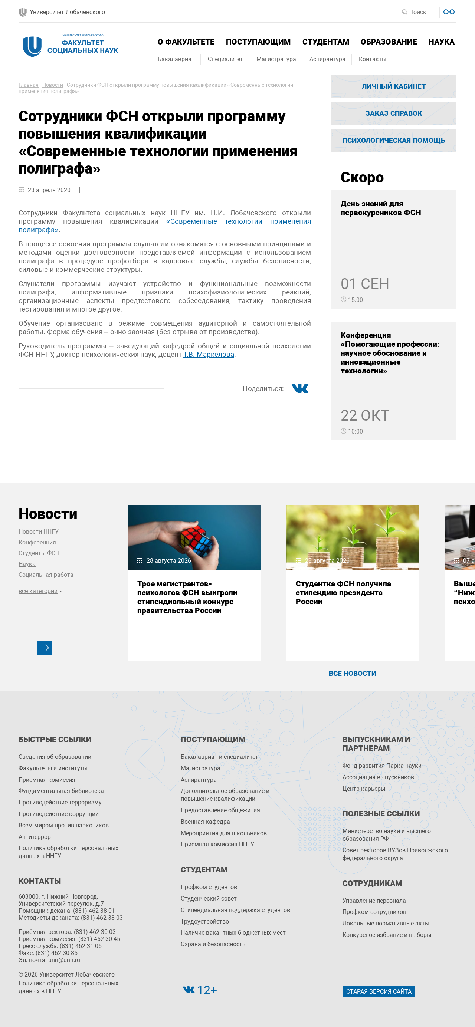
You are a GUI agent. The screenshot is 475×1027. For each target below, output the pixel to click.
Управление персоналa (374, 900)
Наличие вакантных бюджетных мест (233, 932)
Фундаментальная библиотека (61, 790)
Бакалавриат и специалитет (219, 756)
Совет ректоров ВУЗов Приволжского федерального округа (395, 854)
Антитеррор (35, 836)
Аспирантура (327, 59)
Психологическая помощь (394, 140)
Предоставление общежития (220, 810)
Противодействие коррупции (59, 813)
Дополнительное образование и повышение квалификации (225, 794)
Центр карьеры (364, 788)
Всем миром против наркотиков (64, 825)
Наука (442, 41)
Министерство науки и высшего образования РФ (387, 834)
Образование (389, 41)
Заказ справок (394, 113)
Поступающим (258, 41)
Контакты (372, 59)
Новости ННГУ (39, 531)
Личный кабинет (394, 86)
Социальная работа (46, 574)
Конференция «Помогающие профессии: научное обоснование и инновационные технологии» (390, 353)
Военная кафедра (205, 821)
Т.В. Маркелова (208, 354)
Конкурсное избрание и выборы (387, 934)
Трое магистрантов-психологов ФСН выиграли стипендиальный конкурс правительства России (187, 597)
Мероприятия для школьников (224, 833)
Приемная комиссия (47, 779)
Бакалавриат (176, 59)
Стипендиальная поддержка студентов (235, 910)
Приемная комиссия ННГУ (217, 844)
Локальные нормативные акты (386, 923)
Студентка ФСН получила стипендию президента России (343, 592)
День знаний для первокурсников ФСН (381, 208)
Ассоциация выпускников (378, 777)
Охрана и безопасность (213, 944)
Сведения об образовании (55, 756)
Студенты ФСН (39, 553)
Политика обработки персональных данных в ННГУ (68, 852)
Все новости (352, 673)
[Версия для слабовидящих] (448, 11)
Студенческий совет (209, 898)
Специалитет (225, 59)
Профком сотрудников (374, 911)
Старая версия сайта (379, 991)
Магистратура (276, 59)
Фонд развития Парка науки (382, 765)
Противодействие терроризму (60, 802)
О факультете (186, 41)
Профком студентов (209, 887)
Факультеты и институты (53, 768)
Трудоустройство (205, 921)
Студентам (325, 41)
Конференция (37, 542)
